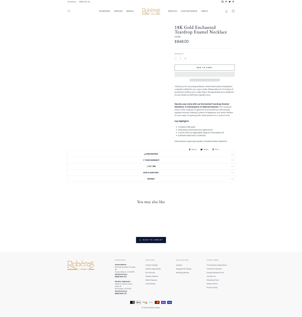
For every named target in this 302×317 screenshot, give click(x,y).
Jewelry (118, 11)
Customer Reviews (214, 269)
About (204, 11)
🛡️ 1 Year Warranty (151, 160)
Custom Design (189, 11)
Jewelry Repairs (151, 276)
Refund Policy (212, 284)
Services (172, 11)
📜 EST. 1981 (151, 166)
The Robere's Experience (217, 265)
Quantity (179, 54)
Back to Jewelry (152, 240)
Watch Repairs (151, 280)
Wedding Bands (182, 273)
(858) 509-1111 (84, 2)
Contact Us (71, 2)
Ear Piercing (150, 273)
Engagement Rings (183, 269)
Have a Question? (151, 172)
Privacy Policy (212, 287)
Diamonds (104, 11)
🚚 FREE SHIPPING (151, 154)
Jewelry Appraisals (153, 269)
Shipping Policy (213, 280)
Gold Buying (150, 284)
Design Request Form (215, 273)
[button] (205, 74)
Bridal (130, 11)
